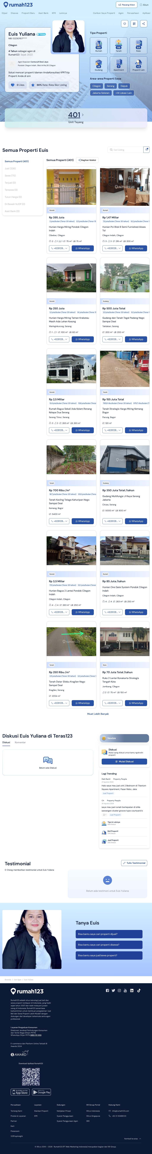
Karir (12, 1126)
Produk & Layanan (18, 1116)
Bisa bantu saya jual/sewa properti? (97, 955)
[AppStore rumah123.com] (20, 1092)
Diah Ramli (106, 779)
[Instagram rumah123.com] (119, 990)
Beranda (8, 980)
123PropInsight (17, 1136)
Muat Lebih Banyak (98, 713)
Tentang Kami (16, 1111)
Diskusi (6, 742)
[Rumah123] (18, 5)
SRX (88, 1121)
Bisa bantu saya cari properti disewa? (98, 944)
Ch (103, 800)
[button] (124, 23)
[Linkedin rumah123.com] (131, 990)
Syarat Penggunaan (65, 1116)
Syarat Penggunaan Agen (67, 1121)
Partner (14, 1121)
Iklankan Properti (41, 1111)
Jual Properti (108, 793)
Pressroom (15, 1131)
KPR (35, 1116)
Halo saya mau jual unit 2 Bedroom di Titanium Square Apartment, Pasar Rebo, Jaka (124, 787)
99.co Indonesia (93, 1111)
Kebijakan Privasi (64, 1111)
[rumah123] (27, 991)
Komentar (20, 742)
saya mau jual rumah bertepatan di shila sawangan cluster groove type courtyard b (122, 809)
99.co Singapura (93, 1116)
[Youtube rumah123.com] (125, 990)
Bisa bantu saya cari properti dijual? (97, 934)
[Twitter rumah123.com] (113, 990)
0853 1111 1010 (35, 1035)
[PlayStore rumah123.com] (41, 1092)
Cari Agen (17, 980)
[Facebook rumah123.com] (107, 990)
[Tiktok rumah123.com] (139, 990)
